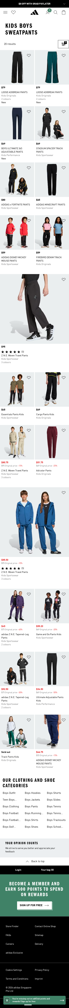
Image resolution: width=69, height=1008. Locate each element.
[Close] (7, 1000)
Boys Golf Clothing (8, 827)
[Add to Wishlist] (28, 56)
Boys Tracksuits (56, 820)
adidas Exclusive (14, 953)
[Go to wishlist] (13, 12)
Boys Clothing (11, 806)
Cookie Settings (14, 970)
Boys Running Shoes (33, 813)
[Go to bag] (64, 12)
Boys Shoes (31, 827)
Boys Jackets (32, 800)
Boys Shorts (54, 793)
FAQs (8, 935)
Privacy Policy (42, 970)
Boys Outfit (9, 793)
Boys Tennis (54, 806)
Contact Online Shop (45, 926)
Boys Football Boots (11, 820)
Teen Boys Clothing (9, 800)
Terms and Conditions (17, 979)
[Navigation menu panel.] (5, 12)
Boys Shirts (31, 820)
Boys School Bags (54, 827)
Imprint (39, 979)
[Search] (56, 12)
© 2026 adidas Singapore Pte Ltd (18, 989)
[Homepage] (34, 14)
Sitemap (39, 935)
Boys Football (11, 813)
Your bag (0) (47, 870)
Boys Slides (53, 800)
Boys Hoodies (33, 793)
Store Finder (12, 926)
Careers (10, 944)
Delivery (39, 944)
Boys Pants (31, 806)
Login (18, 870)
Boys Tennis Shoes (54, 813)
